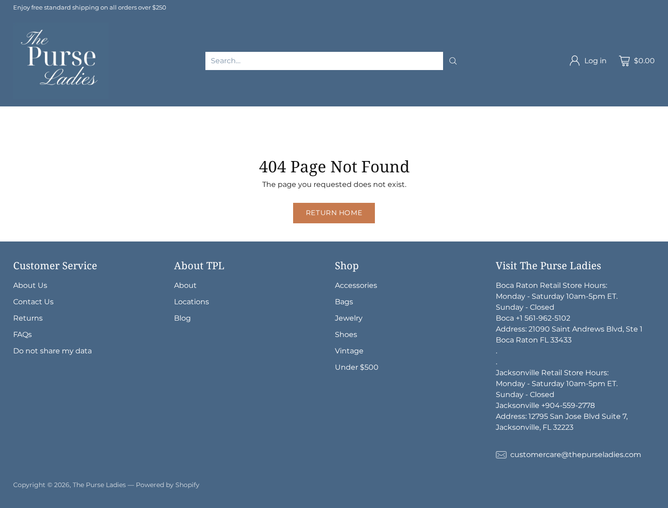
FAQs (22, 334)
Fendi (401, 111)
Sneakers (357, 133)
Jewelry (14, 133)
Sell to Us (504, 133)
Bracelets (103, 133)
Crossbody (144, 122)
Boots (395, 133)
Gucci (253, 111)
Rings (182, 133)
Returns (28, 318)
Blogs (466, 133)
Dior (281, 111)
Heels (290, 133)
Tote (181, 122)
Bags (44, 122)
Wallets (305, 122)
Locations (191, 301)
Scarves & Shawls (492, 122)
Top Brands (75, 111)
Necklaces (57, 133)
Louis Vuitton (207, 111)
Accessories (260, 122)
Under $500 (357, 367)
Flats (320, 133)
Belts (390, 122)
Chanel (159, 111)
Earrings (146, 133)
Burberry (473, 111)
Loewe (12, 122)
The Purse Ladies (99, 485)
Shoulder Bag (89, 122)
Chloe (510, 111)
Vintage (431, 133)
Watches (220, 133)
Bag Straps (430, 122)
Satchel (214, 122)
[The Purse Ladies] (61, 61)
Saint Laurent (355, 111)
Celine (434, 111)
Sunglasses (349, 122)
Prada (310, 111)
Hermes (121, 111)
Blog (182, 318)
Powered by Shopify (167, 485)
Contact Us (33, 301)
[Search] (453, 60)
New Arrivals (22, 111)
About (185, 285)
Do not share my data (52, 351)
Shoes (258, 133)
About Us (30, 285)
